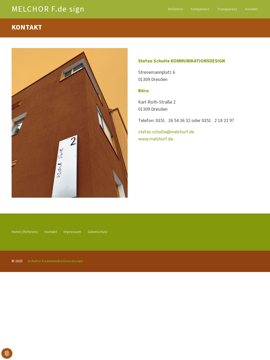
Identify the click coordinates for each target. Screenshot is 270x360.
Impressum (72, 232)
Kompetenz (200, 9)
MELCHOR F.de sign (48, 9)
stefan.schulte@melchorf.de (166, 132)
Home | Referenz (25, 232)
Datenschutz (98, 232)
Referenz (175, 9)
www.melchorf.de (155, 139)
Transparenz (227, 9)
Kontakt (251, 9)
